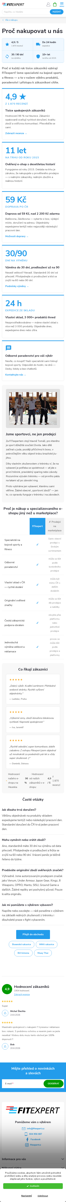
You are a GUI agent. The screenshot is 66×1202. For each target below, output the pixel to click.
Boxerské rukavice (21, 944)
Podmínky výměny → (17, 286)
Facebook (36, 1139)
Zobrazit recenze (22, 994)
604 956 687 (35, 1134)
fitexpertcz (35, 1144)
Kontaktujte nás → (15, 374)
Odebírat (53, 1083)
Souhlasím (34, 1185)
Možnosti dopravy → (17, 236)
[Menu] (62, 4)
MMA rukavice (46, 944)
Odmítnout (43, 1195)
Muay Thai (42, 953)
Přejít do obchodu (33, 934)
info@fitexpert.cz (35, 1128)
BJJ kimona (23, 953)
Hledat (57, 11)
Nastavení (26, 1196)
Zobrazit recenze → (16, 133)
